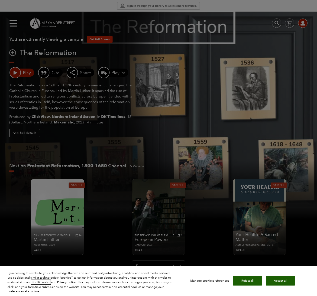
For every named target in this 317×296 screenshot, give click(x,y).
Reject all (247, 280)
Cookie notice (41, 282)
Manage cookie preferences (209, 280)
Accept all (280, 280)
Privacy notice (66, 282)
